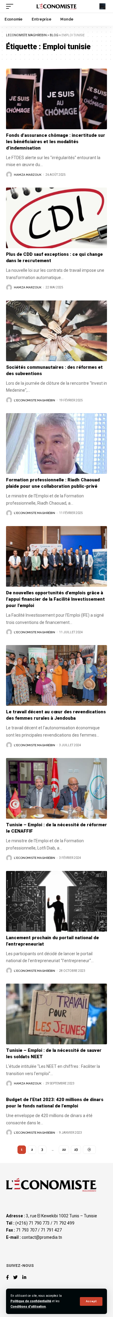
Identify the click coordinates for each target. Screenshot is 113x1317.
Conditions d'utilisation (28, 1307)
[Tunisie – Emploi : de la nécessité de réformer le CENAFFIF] (56, 788)
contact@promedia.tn (42, 1237)
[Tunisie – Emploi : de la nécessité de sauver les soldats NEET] (56, 1014)
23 (76, 1150)
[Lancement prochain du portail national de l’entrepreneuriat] (56, 901)
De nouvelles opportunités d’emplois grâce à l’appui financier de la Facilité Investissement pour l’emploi (55, 599)
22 (64, 1150)
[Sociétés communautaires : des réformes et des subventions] (56, 330)
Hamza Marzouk (28, 174)
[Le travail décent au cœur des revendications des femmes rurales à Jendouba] (56, 675)
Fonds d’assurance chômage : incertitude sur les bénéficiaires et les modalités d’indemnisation (55, 142)
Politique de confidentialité (31, 1301)
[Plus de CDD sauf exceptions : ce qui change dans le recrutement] (56, 218)
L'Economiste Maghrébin (34, 400)
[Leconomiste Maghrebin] (56, 6)
